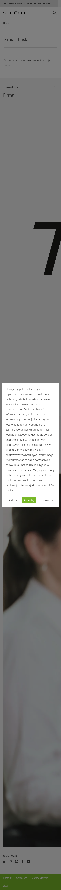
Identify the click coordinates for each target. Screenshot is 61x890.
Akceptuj (29, 500)
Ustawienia (46, 500)
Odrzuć (13, 500)
